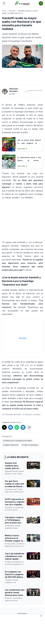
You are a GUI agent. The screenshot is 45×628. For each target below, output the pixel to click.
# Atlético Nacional (10, 445)
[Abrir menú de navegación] (4, 3)
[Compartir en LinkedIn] (23, 427)
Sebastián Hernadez (13, 90)
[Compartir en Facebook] (10, 427)
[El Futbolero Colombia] (22, 3)
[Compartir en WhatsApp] (16, 427)
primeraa (12, 11)
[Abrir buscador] (41, 3)
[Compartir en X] (4, 427)
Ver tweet (22, 338)
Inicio (4, 11)
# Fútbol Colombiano (30, 445)
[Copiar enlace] (29, 427)
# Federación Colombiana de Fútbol (17, 441)
